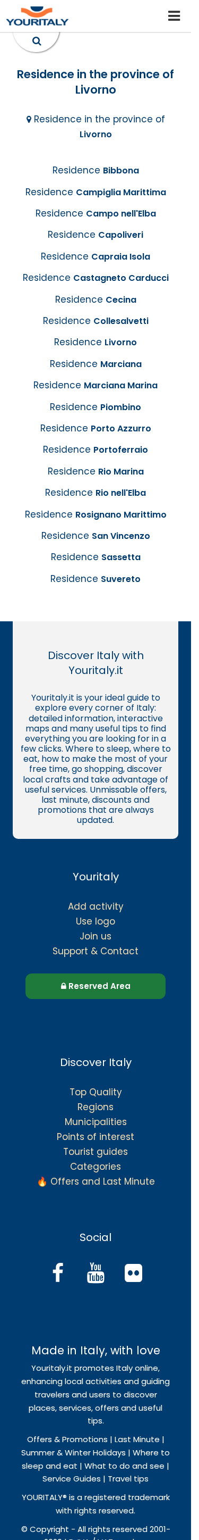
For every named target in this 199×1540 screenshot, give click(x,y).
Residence (96, 170)
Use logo (95, 921)
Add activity (96, 906)
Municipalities (96, 1122)
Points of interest (95, 1136)
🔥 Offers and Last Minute (96, 1181)
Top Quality (96, 1092)
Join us (95, 936)
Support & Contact (96, 951)
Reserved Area (98, 986)
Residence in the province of (98, 126)
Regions (95, 1107)
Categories (95, 1166)
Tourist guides (95, 1151)
